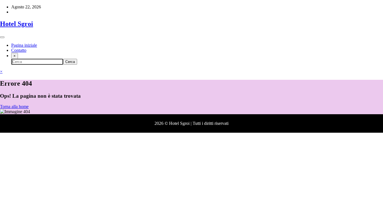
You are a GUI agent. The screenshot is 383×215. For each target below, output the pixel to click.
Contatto (18, 50)
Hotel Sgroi (16, 23)
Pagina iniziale (24, 45)
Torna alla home (14, 106)
